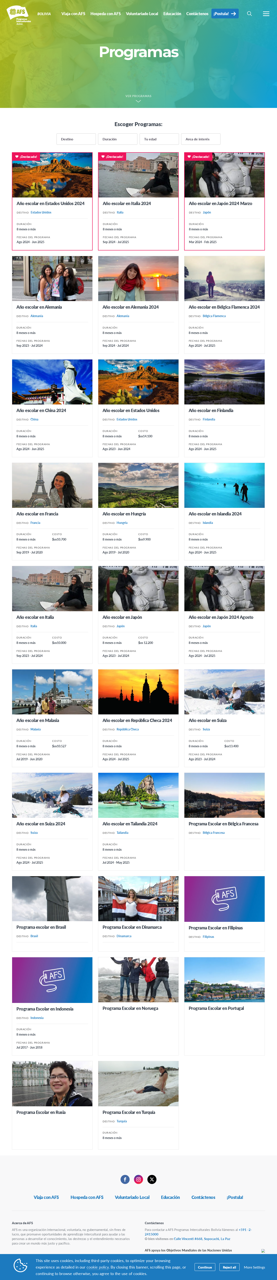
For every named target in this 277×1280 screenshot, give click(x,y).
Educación (170, 1197)
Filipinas (208, 936)
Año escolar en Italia (35, 617)
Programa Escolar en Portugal (216, 1008)
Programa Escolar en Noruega (130, 1008)
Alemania (37, 316)
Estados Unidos (41, 212)
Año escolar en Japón (122, 617)
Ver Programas (139, 96)
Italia (120, 212)
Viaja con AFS (46, 1197)
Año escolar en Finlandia (211, 410)
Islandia (208, 522)
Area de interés (197, 138)
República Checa (128, 729)
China (34, 419)
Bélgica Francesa (214, 832)
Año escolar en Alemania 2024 (131, 307)
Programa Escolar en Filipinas (216, 928)
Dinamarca (124, 936)
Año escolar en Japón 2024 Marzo (220, 203)
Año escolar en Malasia (37, 720)
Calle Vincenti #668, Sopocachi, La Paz (202, 1238)
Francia (35, 522)
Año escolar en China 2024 (41, 410)
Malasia (36, 729)
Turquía (122, 1121)
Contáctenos (203, 1197)
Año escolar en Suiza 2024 (40, 824)
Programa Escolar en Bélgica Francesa (223, 824)
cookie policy (98, 1267)
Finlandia (209, 419)
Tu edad (150, 138)
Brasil (34, 936)
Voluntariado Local (132, 1197)
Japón (207, 212)
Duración (110, 138)
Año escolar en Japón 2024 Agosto (221, 617)
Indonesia (37, 1017)
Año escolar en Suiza (208, 720)
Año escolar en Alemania (39, 307)
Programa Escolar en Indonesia (44, 1009)
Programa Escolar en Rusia (41, 1112)
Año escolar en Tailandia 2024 (130, 824)
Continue (205, 1267)
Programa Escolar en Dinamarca (132, 927)
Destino (67, 138)
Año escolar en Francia (37, 514)
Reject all (229, 1267)
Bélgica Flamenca (214, 316)
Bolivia (18, 14)
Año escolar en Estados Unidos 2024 (50, 203)
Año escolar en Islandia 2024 (215, 514)
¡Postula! (235, 1197)
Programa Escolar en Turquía (129, 1112)
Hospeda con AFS (87, 1197)
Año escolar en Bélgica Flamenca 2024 (224, 307)
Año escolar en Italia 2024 (127, 203)
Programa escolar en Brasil (41, 927)
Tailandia (122, 832)
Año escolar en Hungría (124, 514)
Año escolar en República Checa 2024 (137, 720)
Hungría (122, 522)
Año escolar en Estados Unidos (131, 410)
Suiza (206, 729)
